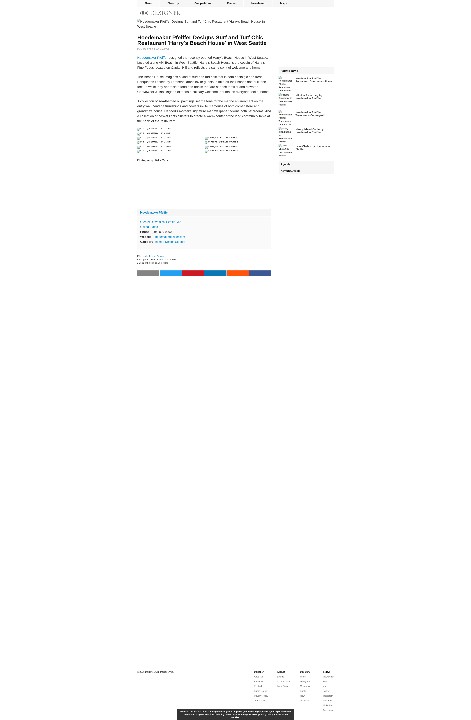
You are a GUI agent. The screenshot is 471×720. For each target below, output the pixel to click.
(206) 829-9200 (162, 231)
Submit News (260, 691)
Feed (325, 681)
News (148, 3)
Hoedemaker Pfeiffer (152, 57)
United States (149, 226)
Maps (283, 3)
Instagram (328, 696)
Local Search (283, 686)
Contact (258, 686)
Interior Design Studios (170, 241)
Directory (173, 3)
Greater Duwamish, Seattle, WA (160, 221)
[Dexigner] (160, 13)
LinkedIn (327, 705)
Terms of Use (260, 700)
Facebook (328, 710)
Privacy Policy (261, 696)
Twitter (326, 691)
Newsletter (258, 3)
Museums (305, 686)
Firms (303, 676)
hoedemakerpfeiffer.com (169, 236)
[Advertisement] (204, 185)
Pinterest (327, 700)
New (302, 696)
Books (303, 691)
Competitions (202, 3)
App (325, 686)
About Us (258, 676)
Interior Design (156, 256)
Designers (305, 681)
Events (231, 3)
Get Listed (305, 700)
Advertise (258, 681)
